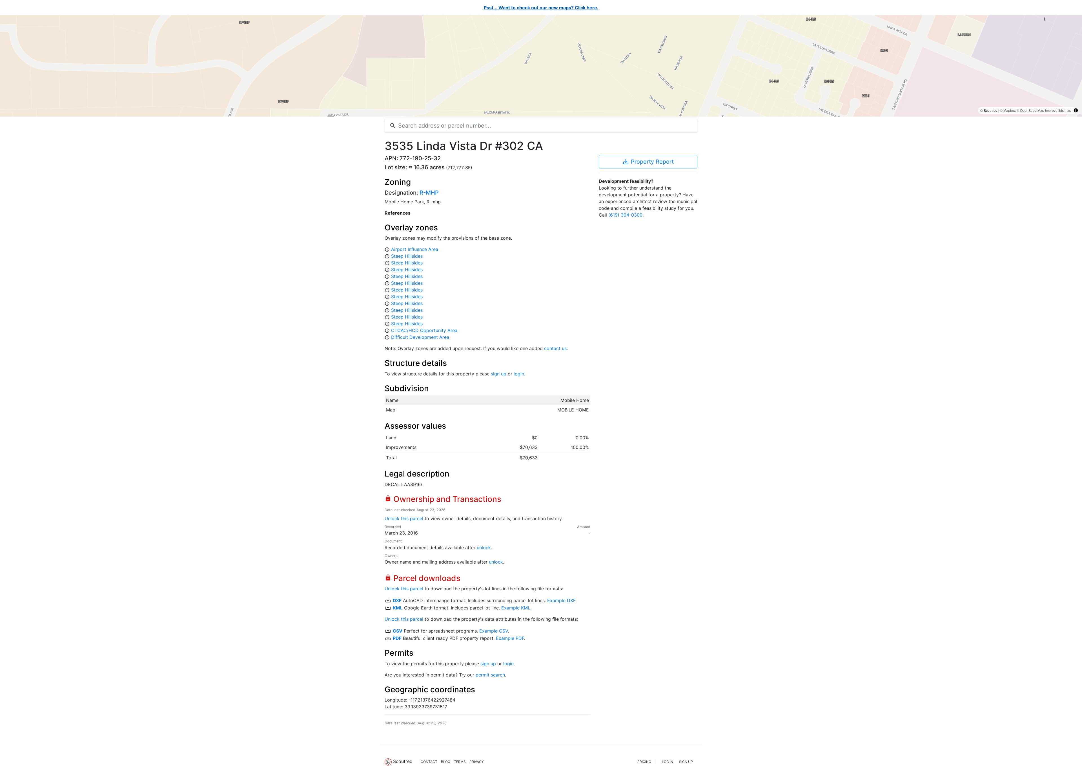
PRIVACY (476, 762)
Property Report (648, 161)
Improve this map (1058, 110)
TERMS (460, 762)
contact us (555, 348)
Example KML (515, 608)
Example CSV (493, 631)
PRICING (644, 762)
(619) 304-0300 (625, 215)
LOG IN (667, 762)
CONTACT (429, 762)
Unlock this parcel (404, 518)
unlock (484, 547)
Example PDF (510, 638)
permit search (490, 675)
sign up (498, 374)
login (519, 374)
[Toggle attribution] (1075, 110)
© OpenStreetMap (1030, 110)
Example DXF (561, 600)
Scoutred (403, 761)
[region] (541, 66)
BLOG (445, 762)
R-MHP (429, 192)
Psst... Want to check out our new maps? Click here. (541, 7)
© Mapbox (1008, 110)
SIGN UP (686, 762)
